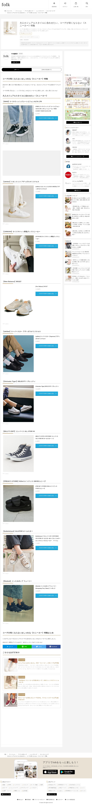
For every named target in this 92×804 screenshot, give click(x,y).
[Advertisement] (32, 163)
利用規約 (28, 799)
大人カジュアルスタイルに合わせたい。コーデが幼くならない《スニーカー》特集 (27, 756)
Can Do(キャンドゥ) (75, 784)
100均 (9, 784)
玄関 (42, 784)
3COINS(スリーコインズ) (72, 790)
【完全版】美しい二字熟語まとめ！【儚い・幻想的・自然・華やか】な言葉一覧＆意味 (80, 208)
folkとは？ (20, 799)
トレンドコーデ (14, 787)
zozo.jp (6, 143)
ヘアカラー (34, 787)
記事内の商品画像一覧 (46, 69)
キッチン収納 (34, 784)
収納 (4, 784)
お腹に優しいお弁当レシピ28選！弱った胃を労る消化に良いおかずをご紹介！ (81, 232)
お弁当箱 (25, 790)
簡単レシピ (17, 790)
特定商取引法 (51, 799)
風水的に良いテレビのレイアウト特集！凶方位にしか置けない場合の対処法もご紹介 (80, 216)
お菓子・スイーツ (7, 790)
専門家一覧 (78, 190)
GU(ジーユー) (62, 787)
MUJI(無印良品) (52, 787)
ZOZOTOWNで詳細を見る (46, 118)
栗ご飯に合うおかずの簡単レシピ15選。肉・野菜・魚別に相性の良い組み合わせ (81, 199)
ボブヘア (5, 787)
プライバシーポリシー (39, 799)
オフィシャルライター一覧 (78, 156)
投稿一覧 (15, 62)
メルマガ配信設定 (70, 799)
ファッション (35, 36)
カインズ (83, 790)
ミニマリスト (17, 784)
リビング (26, 784)
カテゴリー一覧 (6, 794)
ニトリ (83, 787)
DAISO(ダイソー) (62, 784)
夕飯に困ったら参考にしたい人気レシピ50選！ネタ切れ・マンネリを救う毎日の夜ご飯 (81, 224)
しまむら (60, 790)
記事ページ (16, 69)
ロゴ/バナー (60, 799)
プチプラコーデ (24, 787)
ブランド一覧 (52, 794)
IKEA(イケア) (52, 790)
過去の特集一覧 (78, 122)
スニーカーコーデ (26, 36)
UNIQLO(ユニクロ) (73, 787)
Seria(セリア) (52, 784)
